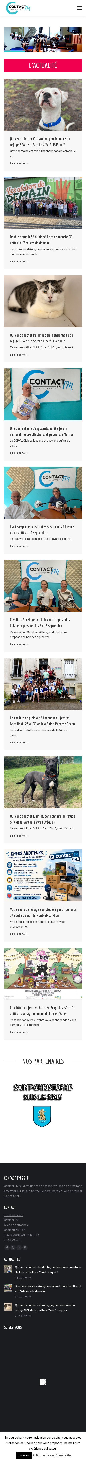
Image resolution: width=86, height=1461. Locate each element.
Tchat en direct (13, 1215)
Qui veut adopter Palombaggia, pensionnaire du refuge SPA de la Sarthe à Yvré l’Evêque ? (45, 1308)
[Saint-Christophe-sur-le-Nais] (43, 1104)
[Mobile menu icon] (79, 8)
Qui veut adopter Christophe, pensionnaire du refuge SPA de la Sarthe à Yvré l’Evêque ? (48, 1270)
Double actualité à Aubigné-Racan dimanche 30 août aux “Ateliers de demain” (48, 1289)
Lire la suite (17, 163)
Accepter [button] (24, 1455)
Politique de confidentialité (51, 1455)
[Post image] (8, 1269)
